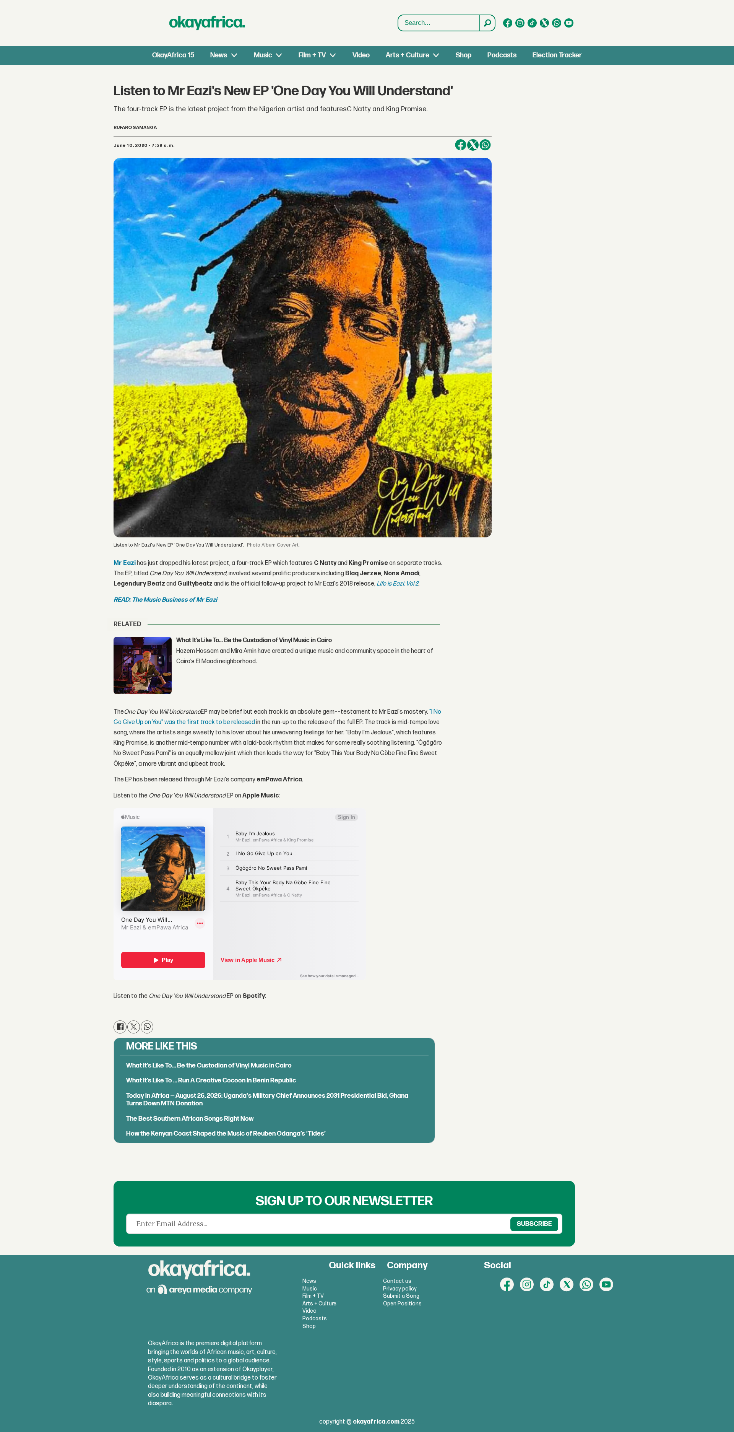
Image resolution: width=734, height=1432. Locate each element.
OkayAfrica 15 (173, 55)
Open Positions (402, 1303)
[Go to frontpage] (207, 23)
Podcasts (501, 55)
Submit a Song (401, 1296)
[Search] (487, 23)
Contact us (397, 1281)
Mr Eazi (125, 563)
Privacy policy (400, 1289)
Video (361, 55)
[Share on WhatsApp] (485, 145)
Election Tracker (557, 55)
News (218, 55)
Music (263, 55)
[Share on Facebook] (460, 145)
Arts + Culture (407, 55)
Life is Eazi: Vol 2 (397, 583)
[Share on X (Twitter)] (473, 145)
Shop (463, 55)
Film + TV (312, 55)
